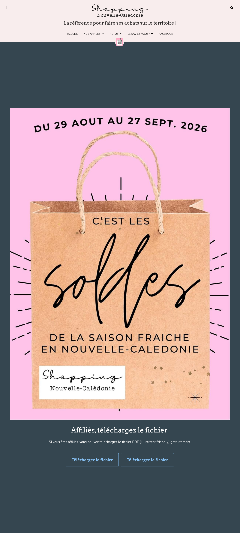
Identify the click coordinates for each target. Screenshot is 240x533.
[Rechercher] (231, 7)
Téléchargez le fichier (92, 459)
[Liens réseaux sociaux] (6, 7)
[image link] (120, 9)
